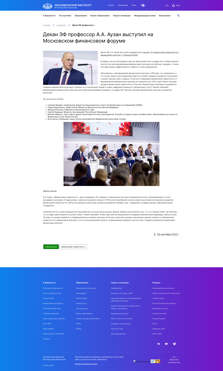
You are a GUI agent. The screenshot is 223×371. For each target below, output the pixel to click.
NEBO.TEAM (174, 360)
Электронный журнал (119, 314)
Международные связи (145, 15)
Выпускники (165, 15)
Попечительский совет (52, 308)
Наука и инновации (122, 15)
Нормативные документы (53, 303)
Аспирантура (81, 303)
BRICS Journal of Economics (121, 319)
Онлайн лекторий (159, 313)
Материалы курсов (160, 308)
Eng (167, 5)
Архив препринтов (118, 334)
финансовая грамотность (73, 247)
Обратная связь (158, 329)
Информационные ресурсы (163, 288)
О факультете (49, 15)
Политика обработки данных (86, 364)
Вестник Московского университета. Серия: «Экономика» (125, 307)
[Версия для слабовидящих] (143, 5)
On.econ (111, 5)
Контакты (46, 339)
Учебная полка (158, 298)
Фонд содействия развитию (54, 319)
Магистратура (81, 298)
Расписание (123, 5)
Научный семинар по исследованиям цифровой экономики (126, 299)
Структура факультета (52, 293)
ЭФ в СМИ (47, 324)
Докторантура (81, 308)
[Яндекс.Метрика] (142, 361)
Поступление (65, 15)
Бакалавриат (81, 293)
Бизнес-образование (100, 15)
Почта (134, 5)
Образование (81, 15)
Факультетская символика (53, 334)
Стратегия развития (51, 313)
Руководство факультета (53, 288)
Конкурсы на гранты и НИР (122, 293)
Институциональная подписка (164, 303)
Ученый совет (48, 298)
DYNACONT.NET (174, 362)
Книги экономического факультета (166, 293)
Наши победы (48, 329)
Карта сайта (157, 334)
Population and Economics (121, 324)
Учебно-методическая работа (88, 319)
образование (51, 247)
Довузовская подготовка (86, 288)
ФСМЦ (78, 329)
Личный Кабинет (159, 319)
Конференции (116, 288)
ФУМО (78, 324)
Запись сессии (50, 191)
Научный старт (117, 329)
